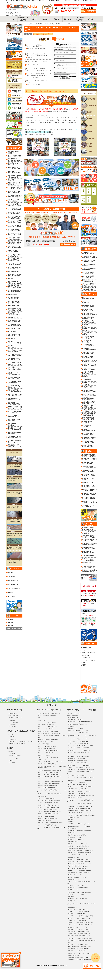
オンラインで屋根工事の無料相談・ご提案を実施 (89, 455)
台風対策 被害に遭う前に (44, 744)
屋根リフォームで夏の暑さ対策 (45, 752)
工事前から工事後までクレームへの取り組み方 (89, 467)
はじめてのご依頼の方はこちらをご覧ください (49, 713)
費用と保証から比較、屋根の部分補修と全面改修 (89, 313)
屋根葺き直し (91, 131)
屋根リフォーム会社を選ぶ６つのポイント (89, 383)
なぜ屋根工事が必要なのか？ (89, 298)
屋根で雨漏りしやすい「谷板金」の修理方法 (14, 313)
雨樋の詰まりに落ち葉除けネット (46, 816)
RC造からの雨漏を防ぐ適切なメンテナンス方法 (79, 863)
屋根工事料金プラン (43, 720)
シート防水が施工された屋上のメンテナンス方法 (14, 209)
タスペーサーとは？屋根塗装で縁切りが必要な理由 (80, 804)
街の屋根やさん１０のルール (15, 717)
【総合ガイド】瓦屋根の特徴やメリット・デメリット (80, 767)
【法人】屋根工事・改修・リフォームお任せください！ (51, 761)
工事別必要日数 (86, 379)
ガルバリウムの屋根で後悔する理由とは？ (14, 378)
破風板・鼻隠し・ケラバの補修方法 (76, 793)
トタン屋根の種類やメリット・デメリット (88, 345)
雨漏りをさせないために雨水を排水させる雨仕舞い (80, 938)
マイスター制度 (12, 726)
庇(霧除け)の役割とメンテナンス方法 (13, 251)
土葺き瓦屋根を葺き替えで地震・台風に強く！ (14, 238)
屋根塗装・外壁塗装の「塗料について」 (77, 724)
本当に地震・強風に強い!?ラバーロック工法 (78, 931)
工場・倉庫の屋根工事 (88, 555)
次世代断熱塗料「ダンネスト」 (86, 426)
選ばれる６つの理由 (13, 715)
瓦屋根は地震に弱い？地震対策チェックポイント (89, 410)
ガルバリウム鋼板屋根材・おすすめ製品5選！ (79, 747)
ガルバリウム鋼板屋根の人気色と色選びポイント (79, 762)
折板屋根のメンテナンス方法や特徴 (76, 782)
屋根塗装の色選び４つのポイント (87, 422)
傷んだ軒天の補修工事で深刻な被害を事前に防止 (14, 196)
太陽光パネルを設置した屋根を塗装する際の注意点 (50, 822)
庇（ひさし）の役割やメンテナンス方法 (14, 411)
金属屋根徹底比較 (72, 907)
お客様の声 (45, 19)
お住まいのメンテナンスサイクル (76, 885)
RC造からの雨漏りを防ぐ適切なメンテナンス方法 (15, 407)
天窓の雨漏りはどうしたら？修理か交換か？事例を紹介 (81, 795)
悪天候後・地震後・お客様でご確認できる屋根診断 (80, 721)
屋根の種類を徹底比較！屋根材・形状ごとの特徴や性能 (81, 769)
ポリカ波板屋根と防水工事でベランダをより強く (89, 540)
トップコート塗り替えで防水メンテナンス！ (14, 441)
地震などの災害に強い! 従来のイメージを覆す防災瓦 (80, 850)
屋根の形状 (11, 278)
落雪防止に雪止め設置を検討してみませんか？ (49, 805)
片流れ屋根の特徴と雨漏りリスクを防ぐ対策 (14, 282)
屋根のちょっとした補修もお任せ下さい (47, 726)
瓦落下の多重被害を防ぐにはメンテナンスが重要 (89, 395)
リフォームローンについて (44, 778)
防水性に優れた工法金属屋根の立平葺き (13, 259)
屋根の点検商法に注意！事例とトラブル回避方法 (89, 486)
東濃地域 (10, 625)
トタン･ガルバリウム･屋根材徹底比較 (14, 373)
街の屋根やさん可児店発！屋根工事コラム (19, 743)
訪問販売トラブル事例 (88, 482)
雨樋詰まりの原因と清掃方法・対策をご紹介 (48, 813)
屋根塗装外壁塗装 (89, 145)
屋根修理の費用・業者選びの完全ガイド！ (14, 159)
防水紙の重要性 (12, 331)
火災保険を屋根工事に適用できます (46, 748)
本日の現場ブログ (13, 739)
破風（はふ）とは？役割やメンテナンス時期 (14, 445)
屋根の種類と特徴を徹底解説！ (13, 152)
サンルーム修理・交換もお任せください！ (89, 532)
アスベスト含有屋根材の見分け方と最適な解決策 (14, 325)
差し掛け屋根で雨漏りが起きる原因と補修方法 (79, 935)
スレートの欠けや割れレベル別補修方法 (88, 337)
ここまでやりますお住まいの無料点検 (79, 19)
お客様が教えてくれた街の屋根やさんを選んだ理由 (21, 741)
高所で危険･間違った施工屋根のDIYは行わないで (15, 395)
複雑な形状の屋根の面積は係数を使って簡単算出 (79, 830)
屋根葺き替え (91, 99)
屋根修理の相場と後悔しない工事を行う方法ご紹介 (50, 770)
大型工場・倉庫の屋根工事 (44, 755)
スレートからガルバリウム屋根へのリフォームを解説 (89, 257)
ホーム (12, 19)
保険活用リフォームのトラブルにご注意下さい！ (79, 918)
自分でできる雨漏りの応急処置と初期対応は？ (89, 434)
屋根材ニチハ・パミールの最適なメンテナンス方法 (89, 361)
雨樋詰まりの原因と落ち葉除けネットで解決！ (89, 548)
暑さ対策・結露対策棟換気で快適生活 (77, 835)
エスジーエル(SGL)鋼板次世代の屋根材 (14, 382)
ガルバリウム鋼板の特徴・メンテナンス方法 (78, 859)
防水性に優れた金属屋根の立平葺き (76, 913)
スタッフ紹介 (11, 576)
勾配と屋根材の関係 (13, 305)
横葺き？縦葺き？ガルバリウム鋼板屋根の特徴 (89, 280)
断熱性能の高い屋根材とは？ (12, 424)
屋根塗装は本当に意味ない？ (13, 163)
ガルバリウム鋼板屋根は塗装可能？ (89, 265)
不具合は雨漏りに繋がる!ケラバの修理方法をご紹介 (80, 806)
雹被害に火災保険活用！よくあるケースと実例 (89, 442)
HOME (26, 24)
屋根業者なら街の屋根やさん (15, 755)
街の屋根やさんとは (13, 713)
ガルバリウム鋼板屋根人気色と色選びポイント (89, 273)
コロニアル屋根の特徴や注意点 (87, 341)
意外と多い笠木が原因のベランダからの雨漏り (14, 192)
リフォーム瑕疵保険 (13, 722)
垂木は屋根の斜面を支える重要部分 (46, 787)
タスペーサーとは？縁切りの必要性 (13, 200)
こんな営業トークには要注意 (88, 479)
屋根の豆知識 (11, 338)
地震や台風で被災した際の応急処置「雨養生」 (14, 264)
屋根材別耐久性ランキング (13, 346)
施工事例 (34, 19)
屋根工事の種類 (88, 93)
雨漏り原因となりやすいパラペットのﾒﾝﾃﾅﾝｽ (14, 213)
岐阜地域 (10, 622)
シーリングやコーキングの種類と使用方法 (14, 255)
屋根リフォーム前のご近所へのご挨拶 (87, 463)
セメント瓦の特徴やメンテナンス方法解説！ (14, 230)
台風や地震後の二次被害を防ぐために (89, 402)
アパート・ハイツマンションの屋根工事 (88, 559)
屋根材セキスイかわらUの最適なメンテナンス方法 (89, 364)
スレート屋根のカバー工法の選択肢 (89, 333)
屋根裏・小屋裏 (12, 294)
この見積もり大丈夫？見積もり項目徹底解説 (88, 471)
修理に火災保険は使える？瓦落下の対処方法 (89, 398)
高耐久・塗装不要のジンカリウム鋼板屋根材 (14, 390)
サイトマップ (11, 596)
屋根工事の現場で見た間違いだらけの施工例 (88, 418)
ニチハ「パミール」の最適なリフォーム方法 (78, 732)
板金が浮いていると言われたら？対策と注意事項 (89, 490)
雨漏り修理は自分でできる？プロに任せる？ (14, 168)
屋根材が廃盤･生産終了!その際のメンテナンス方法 (80, 810)
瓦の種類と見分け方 (13, 317)
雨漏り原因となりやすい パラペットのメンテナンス (50, 796)
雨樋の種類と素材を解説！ (44, 820)
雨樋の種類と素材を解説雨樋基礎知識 (14, 433)
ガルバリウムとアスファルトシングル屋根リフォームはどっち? (15, 368)
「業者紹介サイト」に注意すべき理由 (88, 506)
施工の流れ (57, 19)
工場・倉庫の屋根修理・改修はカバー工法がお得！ (89, 536)
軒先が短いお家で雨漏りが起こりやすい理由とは (14, 321)
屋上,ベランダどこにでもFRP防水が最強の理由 (15, 217)
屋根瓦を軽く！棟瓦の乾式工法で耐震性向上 (88, 406)
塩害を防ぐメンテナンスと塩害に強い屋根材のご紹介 (80, 922)
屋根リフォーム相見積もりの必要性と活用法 (48, 774)
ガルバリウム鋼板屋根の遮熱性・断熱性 (89, 269)
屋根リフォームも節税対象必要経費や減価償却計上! (89, 570)
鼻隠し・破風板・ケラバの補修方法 (14, 183)
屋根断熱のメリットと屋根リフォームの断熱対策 (14, 428)
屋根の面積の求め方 (13, 271)
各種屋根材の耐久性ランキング (75, 901)
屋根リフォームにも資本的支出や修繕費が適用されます (51, 781)
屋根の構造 (11, 180)
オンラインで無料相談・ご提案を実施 (47, 715)
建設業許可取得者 (13, 580)
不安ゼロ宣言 (12, 720)
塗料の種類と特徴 (88, 586)
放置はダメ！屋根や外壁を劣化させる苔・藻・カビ (80, 924)
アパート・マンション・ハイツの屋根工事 (48, 757)
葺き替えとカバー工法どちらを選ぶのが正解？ (89, 321)
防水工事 (89, 125)
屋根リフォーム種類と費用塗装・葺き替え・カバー (89, 329)
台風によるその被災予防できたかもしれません (89, 391)
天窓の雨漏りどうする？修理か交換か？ (14, 420)
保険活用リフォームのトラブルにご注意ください (89, 502)
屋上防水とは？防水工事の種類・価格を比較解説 (14, 221)
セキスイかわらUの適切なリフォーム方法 (78, 730)
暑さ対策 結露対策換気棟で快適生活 (13, 298)
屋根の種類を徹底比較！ (86, 325)
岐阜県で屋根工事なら (14, 584)
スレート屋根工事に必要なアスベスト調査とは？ (14, 437)
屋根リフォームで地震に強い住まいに (47, 746)
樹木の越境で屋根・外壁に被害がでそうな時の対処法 (89, 498)
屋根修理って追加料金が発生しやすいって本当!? (89, 494)
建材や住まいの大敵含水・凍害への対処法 (14, 302)
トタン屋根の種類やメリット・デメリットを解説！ (80, 780)
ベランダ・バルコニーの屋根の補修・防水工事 (49, 750)
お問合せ (10, 592)
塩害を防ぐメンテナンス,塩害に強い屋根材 (15, 350)
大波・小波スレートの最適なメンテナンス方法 (14, 247)
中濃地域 (10, 619)
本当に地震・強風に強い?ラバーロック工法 (15, 268)
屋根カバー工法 (91, 105)
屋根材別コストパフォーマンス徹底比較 (14, 342)
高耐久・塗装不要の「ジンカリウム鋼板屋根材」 (79, 861)
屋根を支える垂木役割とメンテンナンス (14, 399)
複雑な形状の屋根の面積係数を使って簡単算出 (14, 275)
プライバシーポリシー (14, 588)
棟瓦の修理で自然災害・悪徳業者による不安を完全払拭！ (82, 815)
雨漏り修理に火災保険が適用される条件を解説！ (89, 438)
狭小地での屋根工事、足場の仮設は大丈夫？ (78, 741)
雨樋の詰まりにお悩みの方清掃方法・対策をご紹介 (89, 544)
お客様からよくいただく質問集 (75, 728)
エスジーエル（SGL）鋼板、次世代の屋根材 (78, 911)
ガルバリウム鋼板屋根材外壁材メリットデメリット (89, 284)
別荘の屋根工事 (86, 562)
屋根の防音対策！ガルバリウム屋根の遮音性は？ (89, 288)
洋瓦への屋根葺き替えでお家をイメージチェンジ (14, 363)
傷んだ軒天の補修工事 (73, 879)
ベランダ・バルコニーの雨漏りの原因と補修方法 (14, 226)
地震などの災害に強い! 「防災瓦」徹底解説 (88, 414)
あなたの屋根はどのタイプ (74, 717)
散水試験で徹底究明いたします (45, 741)
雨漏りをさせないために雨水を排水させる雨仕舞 (14, 309)
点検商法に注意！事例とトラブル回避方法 (48, 731)
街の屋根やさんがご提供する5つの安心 (23, 19)
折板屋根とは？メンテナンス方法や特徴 (89, 349)
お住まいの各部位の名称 (14, 156)
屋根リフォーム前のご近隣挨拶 (45, 729)
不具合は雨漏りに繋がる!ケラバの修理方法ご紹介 (15, 187)
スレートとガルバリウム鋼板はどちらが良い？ (89, 253)
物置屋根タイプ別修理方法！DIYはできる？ (88, 528)
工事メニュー (68, 19)
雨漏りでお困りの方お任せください (46, 724)
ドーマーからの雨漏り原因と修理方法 (14, 416)
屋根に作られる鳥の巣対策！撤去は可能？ (48, 818)
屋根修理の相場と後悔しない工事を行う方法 (88, 306)
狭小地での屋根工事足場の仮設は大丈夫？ (88, 372)
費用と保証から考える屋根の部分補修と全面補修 (50, 783)
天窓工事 (89, 151)
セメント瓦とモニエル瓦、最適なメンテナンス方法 (80, 786)
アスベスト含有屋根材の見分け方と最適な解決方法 (80, 852)
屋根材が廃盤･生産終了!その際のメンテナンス (14, 359)
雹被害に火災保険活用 (73, 955)
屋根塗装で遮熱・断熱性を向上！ (76, 839)
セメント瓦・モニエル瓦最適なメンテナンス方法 (14, 234)
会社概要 (90, 19)
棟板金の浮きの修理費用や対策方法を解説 (14, 176)
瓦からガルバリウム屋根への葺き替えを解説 (89, 261)
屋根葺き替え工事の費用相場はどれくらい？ (89, 310)
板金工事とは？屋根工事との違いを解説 (14, 172)
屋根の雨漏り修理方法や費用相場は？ (14, 403)
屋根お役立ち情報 (87, 387)
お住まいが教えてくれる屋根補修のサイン (89, 317)
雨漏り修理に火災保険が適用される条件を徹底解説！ (80, 959)
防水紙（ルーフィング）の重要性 (76, 894)
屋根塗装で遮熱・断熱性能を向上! (88, 430)
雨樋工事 (89, 118)
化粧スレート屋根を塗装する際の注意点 (87, 357)
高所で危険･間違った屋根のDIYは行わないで (78, 866)
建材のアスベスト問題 (14, 328)
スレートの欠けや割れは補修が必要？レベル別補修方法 (81, 777)
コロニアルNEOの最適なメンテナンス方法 (89, 368)
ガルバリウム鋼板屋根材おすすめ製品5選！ (89, 276)
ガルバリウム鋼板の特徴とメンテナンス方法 (14, 386)
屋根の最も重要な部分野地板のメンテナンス (14, 335)
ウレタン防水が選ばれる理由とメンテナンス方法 (14, 204)
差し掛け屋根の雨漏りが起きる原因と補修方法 (14, 291)
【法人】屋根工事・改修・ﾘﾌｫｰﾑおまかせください (89, 567)
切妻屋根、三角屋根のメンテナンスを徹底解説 (14, 286)
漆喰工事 (89, 112)
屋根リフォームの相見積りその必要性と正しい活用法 (89, 459)
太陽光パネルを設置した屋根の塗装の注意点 (89, 353)
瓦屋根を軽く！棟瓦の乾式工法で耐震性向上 (78, 846)
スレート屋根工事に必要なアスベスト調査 (78, 855)
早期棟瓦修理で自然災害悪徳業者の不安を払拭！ (14, 242)
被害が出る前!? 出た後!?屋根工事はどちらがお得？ (89, 475)
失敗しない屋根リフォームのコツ (88, 302)
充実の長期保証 (12, 724)
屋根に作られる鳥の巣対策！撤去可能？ (89, 552)
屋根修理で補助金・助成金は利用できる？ (88, 446)
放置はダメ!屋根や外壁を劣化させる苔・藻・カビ (15, 355)
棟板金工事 (90, 138)
